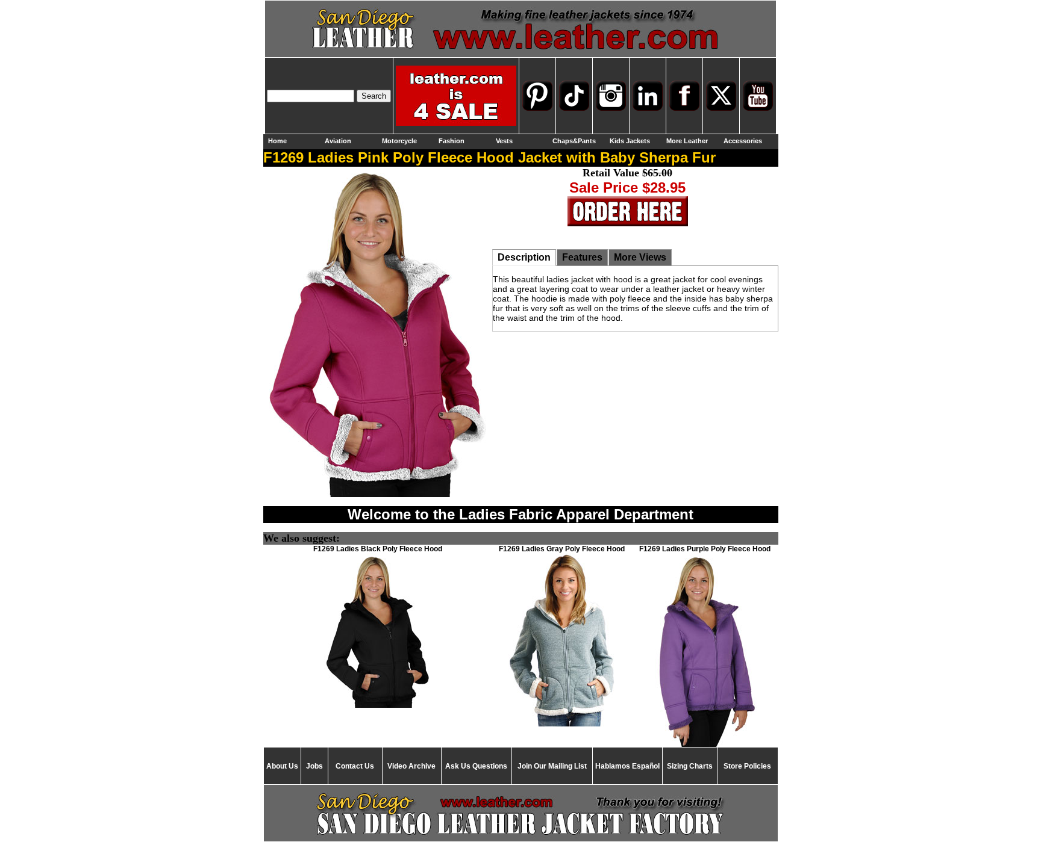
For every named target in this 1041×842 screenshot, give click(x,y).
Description (524, 257)
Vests (504, 140)
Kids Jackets (630, 140)
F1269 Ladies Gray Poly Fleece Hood (562, 549)
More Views (640, 257)
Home (277, 140)
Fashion (451, 140)
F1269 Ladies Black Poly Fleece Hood (377, 549)
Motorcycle (399, 140)
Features (582, 257)
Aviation (338, 140)
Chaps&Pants (574, 140)
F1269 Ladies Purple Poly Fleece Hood (705, 549)
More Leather (687, 140)
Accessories (743, 140)
